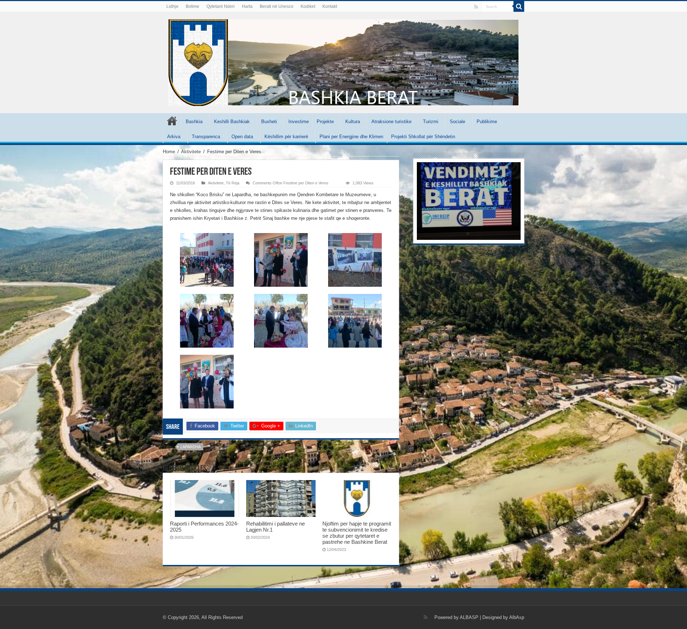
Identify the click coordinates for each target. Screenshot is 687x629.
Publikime (487, 121)
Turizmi (430, 121)
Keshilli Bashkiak (232, 121)
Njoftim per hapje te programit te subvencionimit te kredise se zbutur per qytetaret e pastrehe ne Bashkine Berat (356, 533)
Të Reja (232, 183)
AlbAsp (516, 617)
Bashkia (194, 121)
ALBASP (469, 617)
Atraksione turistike (391, 121)
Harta (247, 6)
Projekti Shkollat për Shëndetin (423, 136)
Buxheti (269, 121)
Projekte (325, 121)
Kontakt (329, 6)
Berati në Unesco (276, 6)
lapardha (190, 447)
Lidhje (172, 6)
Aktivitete (191, 151)
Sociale (457, 121)
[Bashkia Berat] (343, 61)
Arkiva (173, 136)
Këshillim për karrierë (286, 136)
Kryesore (172, 120)
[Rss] (476, 7)
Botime (192, 6)
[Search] (518, 6)
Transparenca (206, 136)
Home (169, 151)
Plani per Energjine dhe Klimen (351, 136)
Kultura (352, 121)
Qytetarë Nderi (220, 6)
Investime (298, 121)
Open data (242, 136)
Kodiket (308, 6)
